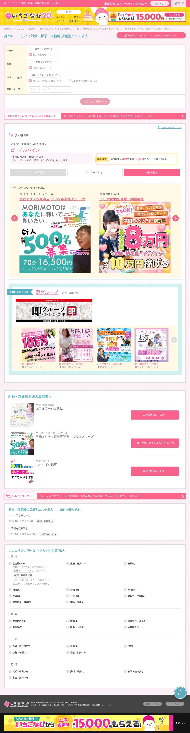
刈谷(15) (132, 589)
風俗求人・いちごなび (14, 28)
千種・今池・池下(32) (24, 580)
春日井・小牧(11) (136, 596)
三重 (14, 639)
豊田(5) (131, 563)
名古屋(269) (19, 563)
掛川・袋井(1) (77, 671)
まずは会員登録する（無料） (95, 542)
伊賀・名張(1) (20, 652)
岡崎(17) (17, 589)
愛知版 (32, 28)
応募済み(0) (141, 3)
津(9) (130, 646)
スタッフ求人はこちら (170, 127)
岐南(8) (74, 621)
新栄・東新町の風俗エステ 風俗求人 (119, 28)
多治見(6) (17, 627)
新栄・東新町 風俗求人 (87, 28)
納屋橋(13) (18, 570)
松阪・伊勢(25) (78, 652)
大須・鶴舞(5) (42, 583)
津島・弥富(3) (77, 602)
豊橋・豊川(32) (78, 563)
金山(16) (17, 583)
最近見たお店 (111, 3)
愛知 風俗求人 (46, 28)
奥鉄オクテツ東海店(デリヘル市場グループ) (65, 436)
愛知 (177, 3)
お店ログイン (152, 703)
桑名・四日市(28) (21, 646)
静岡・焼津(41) (135, 671)
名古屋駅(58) (38, 567)
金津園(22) (133, 627)
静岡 (14, 664)
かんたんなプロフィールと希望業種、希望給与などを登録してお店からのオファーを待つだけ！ (77, 496)
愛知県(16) (14, 521)
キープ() (127, 3)
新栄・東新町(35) (23, 575)
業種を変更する (43, 62)
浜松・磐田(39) (20, 671)
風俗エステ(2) (29, 534)
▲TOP (180, 692)
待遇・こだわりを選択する (44, 75)
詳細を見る (152, 172)
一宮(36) (74, 596)
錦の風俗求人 (155, 471)
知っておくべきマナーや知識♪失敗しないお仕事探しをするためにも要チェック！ (79, 116)
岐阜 (14, 614)
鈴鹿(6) (74, 646)
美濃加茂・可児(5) (137, 621)
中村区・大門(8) (21, 567)
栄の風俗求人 (155, 414)
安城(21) (74, 589)
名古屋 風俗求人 (64, 28)
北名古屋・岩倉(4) (22, 602)
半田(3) (16, 596)
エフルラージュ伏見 (49, 408)
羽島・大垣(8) (77, 627)
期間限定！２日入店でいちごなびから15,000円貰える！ (153, 35)
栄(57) (39, 570)
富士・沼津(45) (20, 677)
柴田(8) (28, 583)
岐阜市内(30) (19, 621)
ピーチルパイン (25, 150)
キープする (97, 172)
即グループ (47, 292)
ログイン (159, 3)
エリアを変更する (44, 49)
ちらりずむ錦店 (46, 464)
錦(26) (30, 570)
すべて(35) (14, 534)
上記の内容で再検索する (95, 101)
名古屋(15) (27, 521)
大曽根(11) (43, 580)
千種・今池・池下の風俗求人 (155, 442)
